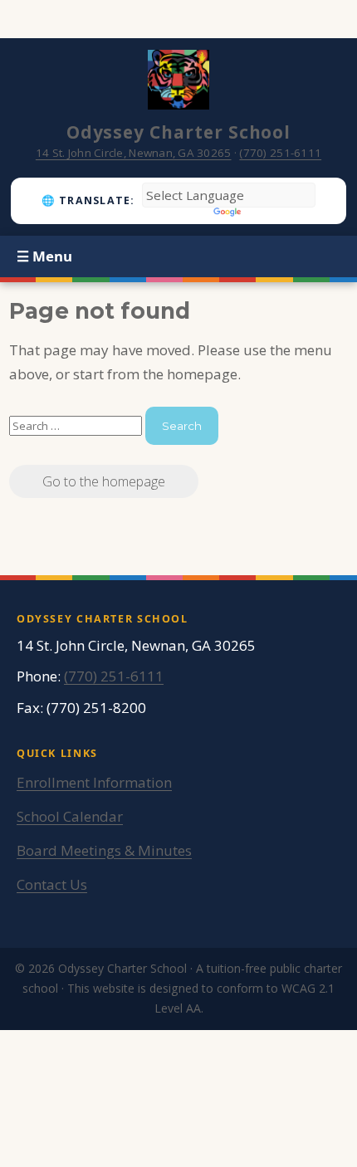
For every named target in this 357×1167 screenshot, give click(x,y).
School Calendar (70, 816)
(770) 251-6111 (280, 152)
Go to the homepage (103, 481)
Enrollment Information (94, 782)
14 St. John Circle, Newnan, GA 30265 (134, 152)
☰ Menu (44, 256)
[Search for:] (77, 424)
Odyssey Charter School (178, 132)
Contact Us (52, 884)
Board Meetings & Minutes (104, 850)
